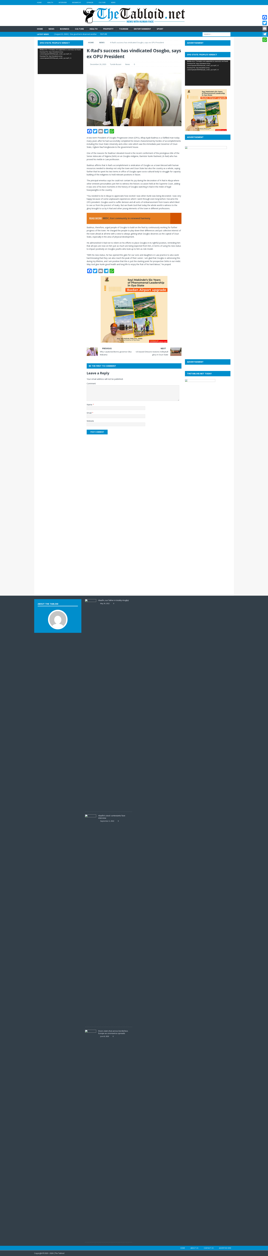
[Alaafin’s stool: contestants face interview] (90, 1022)
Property (108, 29)
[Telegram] (264, 34)
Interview (63, 2)
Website (90, 421)
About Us (194, 1248)
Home (39, 2)
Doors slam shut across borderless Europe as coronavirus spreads (113, 1032)
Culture (102, 2)
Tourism (123, 29)
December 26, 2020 (98, 64)
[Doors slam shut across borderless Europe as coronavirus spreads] (90, 1238)
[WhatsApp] (264, 39)
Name (90, 404)
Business (64, 29)
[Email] (264, 28)
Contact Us (208, 1248)
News (113, 2)
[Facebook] (264, 17)
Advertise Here (225, 1248)
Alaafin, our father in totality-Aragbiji (113, 600)
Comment (91, 383)
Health (50, 2)
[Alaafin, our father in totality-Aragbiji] (90, 807)
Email (89, 412)
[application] (60, 61)
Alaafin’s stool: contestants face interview (111, 816)
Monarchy (76, 2)
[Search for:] (216, 34)
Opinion (90, 2)
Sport (160, 29)
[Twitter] (264, 23)
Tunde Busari (115, 64)
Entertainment (142, 29)
